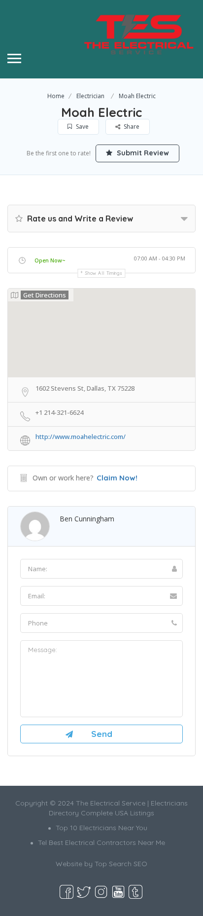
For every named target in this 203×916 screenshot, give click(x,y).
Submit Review (142, 152)
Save (81, 126)
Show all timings (103, 273)
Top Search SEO (121, 863)
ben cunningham (87, 518)
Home (56, 96)
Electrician (90, 96)
